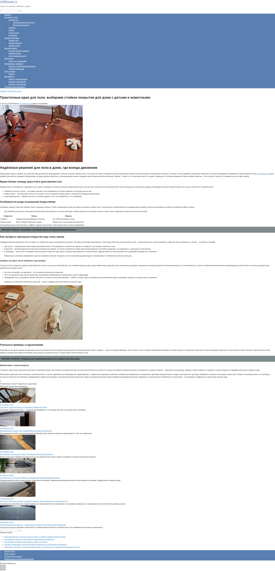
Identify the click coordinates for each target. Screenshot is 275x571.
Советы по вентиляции (18, 79)
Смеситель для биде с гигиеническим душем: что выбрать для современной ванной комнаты (42, 547)
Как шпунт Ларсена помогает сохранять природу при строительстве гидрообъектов (34, 501)
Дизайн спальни (15, 43)
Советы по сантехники (18, 61)
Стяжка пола (14, 33)
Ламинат (12, 28)
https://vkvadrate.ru (261, 174)
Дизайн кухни (14, 46)
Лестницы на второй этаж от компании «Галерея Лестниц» (23, 407)
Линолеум (13, 35)
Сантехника (8, 59)
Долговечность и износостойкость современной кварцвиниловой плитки (30, 478)
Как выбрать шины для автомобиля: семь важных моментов (29, 539)
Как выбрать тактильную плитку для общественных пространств (26, 454)
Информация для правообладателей (19, 559)
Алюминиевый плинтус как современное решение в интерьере (26, 431)
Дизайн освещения (16, 69)
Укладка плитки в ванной (19, 51)
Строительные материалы (14, 87)
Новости (7, 15)
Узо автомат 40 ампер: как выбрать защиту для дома (25, 542)
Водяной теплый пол (21, 25)
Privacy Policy (9, 551)
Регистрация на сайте (12, 557)
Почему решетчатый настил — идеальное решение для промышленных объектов (33, 525)
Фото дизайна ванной (17, 56)
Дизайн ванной (15, 53)
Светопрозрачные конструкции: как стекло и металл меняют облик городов (35, 537)
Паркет (11, 30)
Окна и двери (9, 71)
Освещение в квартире (13, 64)
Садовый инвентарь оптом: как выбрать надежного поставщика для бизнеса (35, 545)
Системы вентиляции (17, 82)
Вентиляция (9, 77)
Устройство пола (11, 17)
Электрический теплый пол (24, 23)
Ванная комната (10, 48)
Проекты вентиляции (17, 84)
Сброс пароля (9, 554)
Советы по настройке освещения (22, 66)
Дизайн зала (14, 41)
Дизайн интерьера (11, 38)
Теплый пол (13, 20)
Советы (12, 74)
